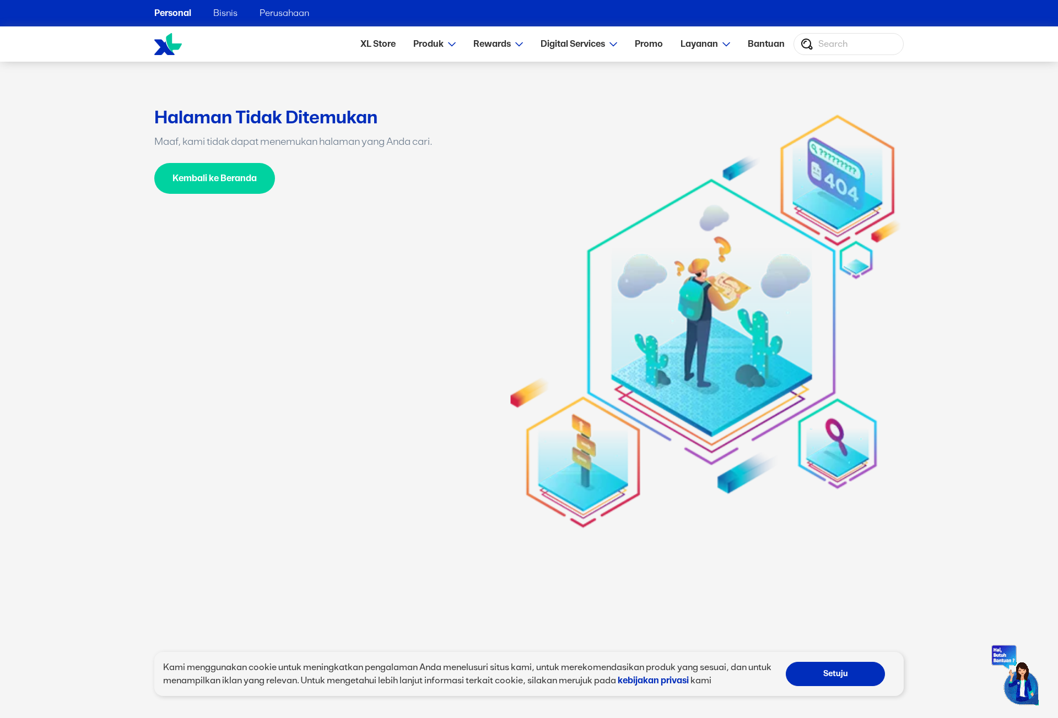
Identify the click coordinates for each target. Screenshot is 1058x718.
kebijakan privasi (653, 680)
